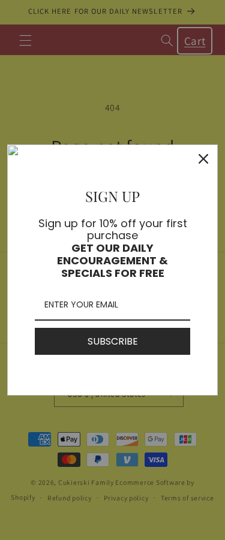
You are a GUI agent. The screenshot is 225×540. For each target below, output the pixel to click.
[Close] (203, 158)
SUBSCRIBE (113, 341)
